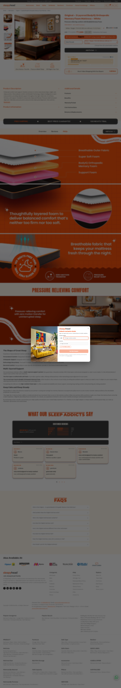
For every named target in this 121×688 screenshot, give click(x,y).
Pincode (61, 341)
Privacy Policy (69, 355)
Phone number (62, 335)
